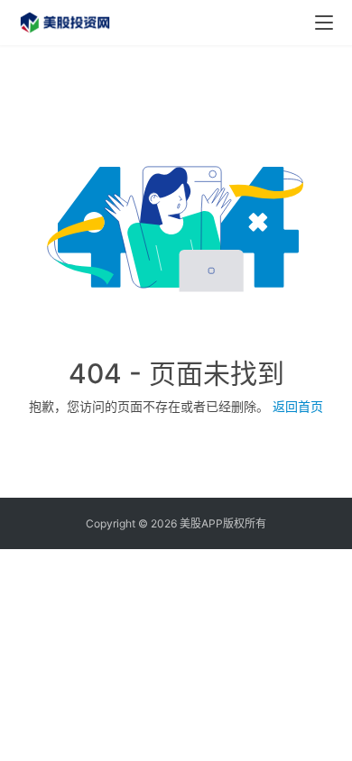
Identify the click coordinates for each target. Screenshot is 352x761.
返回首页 (298, 406)
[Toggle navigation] (324, 22)
